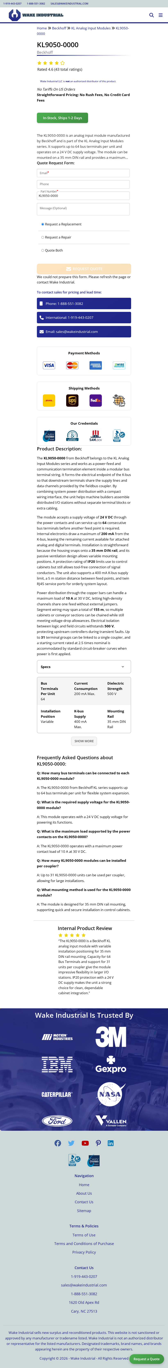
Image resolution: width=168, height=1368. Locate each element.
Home (42, 28)
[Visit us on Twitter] (71, 1143)
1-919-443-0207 (12, 3)
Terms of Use (84, 1235)
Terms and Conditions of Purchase (84, 1243)
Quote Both (54, 250)
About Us (84, 1193)
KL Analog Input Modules (91, 28)
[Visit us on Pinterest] (98, 1143)
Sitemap (84, 1210)
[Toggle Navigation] (161, 15)
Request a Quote (147, 1359)
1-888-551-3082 (36, 3)
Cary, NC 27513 (84, 1311)
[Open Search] (152, 15)
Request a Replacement (63, 224)
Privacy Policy (84, 1252)
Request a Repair (58, 237)
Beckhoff (59, 28)
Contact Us (84, 1201)
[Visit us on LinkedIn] (110, 1143)
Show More (84, 741)
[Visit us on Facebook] (58, 1143)
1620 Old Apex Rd (84, 1302)
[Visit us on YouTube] (85, 1143)
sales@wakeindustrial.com (69, 3)
